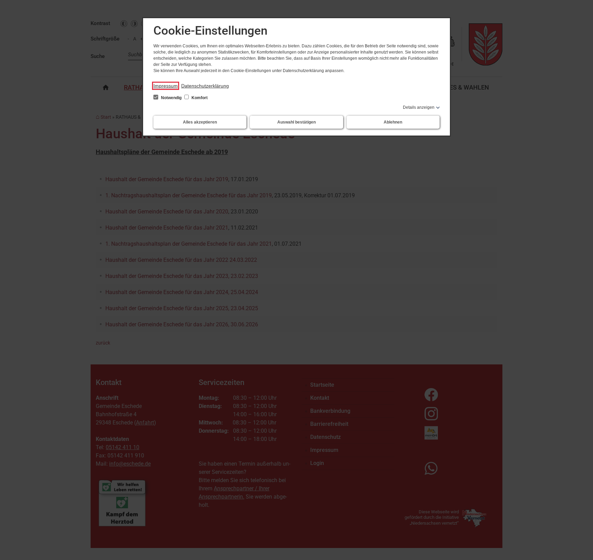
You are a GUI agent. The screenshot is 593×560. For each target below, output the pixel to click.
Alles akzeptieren (200, 122)
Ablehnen (393, 122)
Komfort (199, 97)
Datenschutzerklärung (205, 86)
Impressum (165, 86)
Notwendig (171, 97)
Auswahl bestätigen (296, 122)
